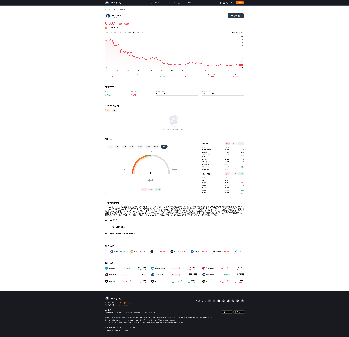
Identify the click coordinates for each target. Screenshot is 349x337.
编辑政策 (137, 312)
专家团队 (119, 312)
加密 (115, 9)
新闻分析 (114, 28)
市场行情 (107, 9)
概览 (106, 28)
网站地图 (144, 312)
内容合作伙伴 (128, 312)
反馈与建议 (152, 312)
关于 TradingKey (110, 312)
